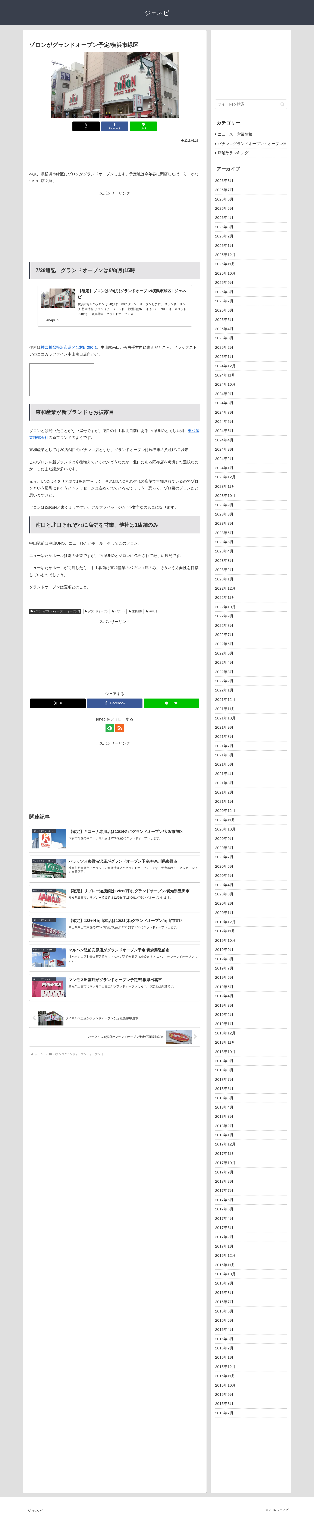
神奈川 (153, 611)
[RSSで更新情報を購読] (119, 728)
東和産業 (137, 611)
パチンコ (120, 611)
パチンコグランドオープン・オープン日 (57, 611)
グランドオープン (98, 611)
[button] (282, 104)
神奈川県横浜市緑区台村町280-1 (69, 347)
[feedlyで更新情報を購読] (110, 728)
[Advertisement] (114, 155)
